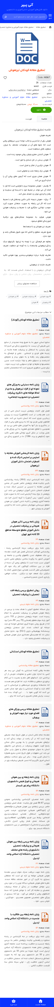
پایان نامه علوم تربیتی (29, 604)
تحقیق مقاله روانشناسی (29, 665)
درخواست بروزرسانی (17, 90)
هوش (34, 302)
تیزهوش (45, 302)
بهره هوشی (44, 296)
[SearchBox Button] (5, 17)
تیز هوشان (12, 296)
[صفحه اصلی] (50, 27)
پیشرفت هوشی (28, 296)
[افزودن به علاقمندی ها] (5, 78)
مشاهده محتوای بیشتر (27, 283)
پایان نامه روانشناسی (30, 406)
